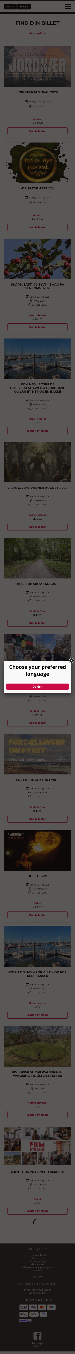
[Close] (71, 660)
